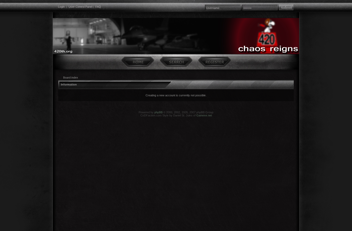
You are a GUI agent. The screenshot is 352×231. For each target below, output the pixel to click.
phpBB (158, 112)
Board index (70, 77)
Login (61, 6)
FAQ (98, 6)
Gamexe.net (204, 115)
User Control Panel (80, 6)
